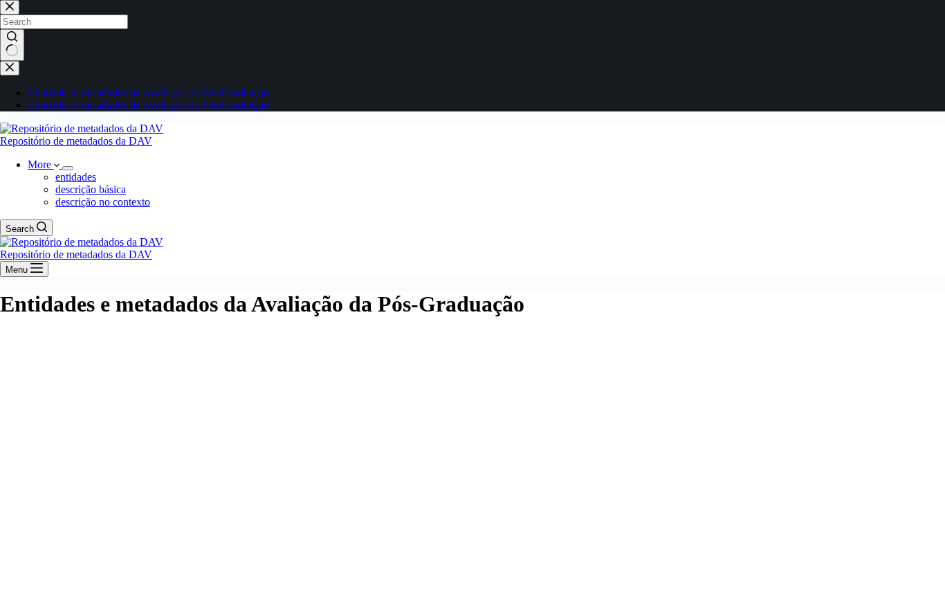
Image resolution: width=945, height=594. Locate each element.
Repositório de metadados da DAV (76, 141)
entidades (75, 177)
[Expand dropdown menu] (67, 168)
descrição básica (90, 189)
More (41, 164)
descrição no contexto (102, 202)
